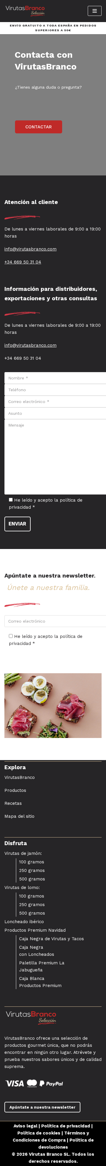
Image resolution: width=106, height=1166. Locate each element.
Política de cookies (38, 1133)
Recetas (13, 803)
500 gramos (32, 879)
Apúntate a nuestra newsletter (42, 1107)
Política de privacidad (65, 1126)
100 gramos (31, 862)
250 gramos (32, 870)
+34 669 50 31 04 (22, 262)
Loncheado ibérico (24, 921)
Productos (15, 790)
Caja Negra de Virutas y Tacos (51, 938)
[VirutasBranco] (25, 11)
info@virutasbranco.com (30, 249)
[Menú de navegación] (95, 11)
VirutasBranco (19, 777)
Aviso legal (25, 1126)
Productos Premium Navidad (35, 930)
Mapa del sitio (19, 816)
